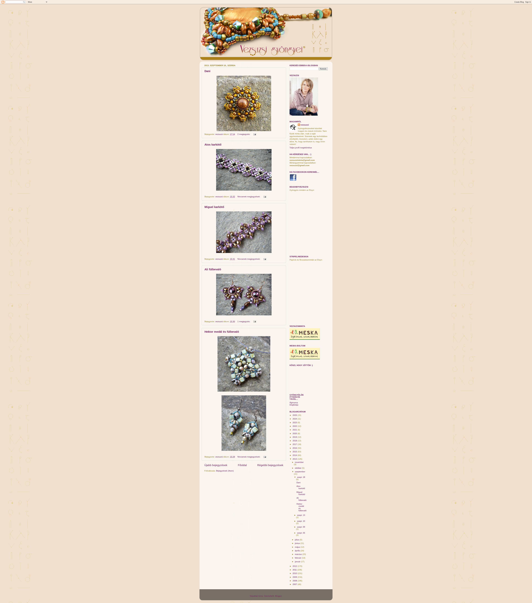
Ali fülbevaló (212, 269)
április (297, 551)
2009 (295, 577)
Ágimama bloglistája (294, 404)
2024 (295, 419)
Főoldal (242, 465)
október (298, 468)
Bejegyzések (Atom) (225, 471)
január (298, 562)
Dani (207, 71)
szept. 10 (301, 521)
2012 (295, 566)
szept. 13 (301, 515)
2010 (295, 573)
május (298, 547)
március (298, 554)
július (297, 540)
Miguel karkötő (214, 206)
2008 (295, 581)
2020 (295, 433)
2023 (295, 423)
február (298, 558)
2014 (295, 455)
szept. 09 (301, 527)
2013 (295, 459)
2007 (295, 584)
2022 (295, 426)
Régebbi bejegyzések (270, 465)
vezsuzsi (305, 125)
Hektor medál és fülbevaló (221, 331)
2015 (295, 452)
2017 (295, 444)
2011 (295, 570)
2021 (295, 430)
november (299, 462)
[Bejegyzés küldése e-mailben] (255, 134)
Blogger (278, 596)
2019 (295, 437)
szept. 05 (301, 533)
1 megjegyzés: (244, 321)
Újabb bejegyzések (215, 465)
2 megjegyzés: (244, 134)
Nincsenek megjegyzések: (249, 197)
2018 (295, 441)
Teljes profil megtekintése (301, 148)
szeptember (300, 472)
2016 (295, 448)
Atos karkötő (212, 144)
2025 (295, 415)
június (297, 543)
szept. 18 (301, 477)
